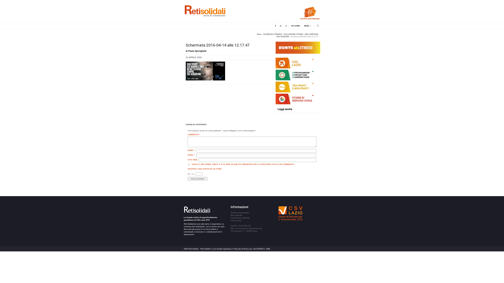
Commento (194, 135)
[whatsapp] (286, 26)
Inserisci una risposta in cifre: (205, 169)
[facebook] (275, 26)
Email (191, 155)
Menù (306, 26)
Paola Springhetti (197, 51)
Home (259, 34)
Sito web (192, 160)
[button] (318, 26)
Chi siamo (295, 26)
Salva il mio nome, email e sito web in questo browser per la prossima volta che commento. (243, 164)
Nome (191, 150)
